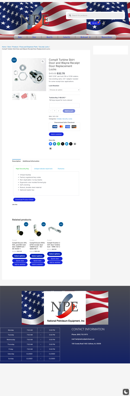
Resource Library (107, 37)
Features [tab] (61, 169)
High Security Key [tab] (22, 169)
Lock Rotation (54, 86)
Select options (19, 256)
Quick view (20, 261)
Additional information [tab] (31, 161)
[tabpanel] (46, 184)
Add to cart (69, 111)
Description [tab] (16, 161)
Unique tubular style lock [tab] (43, 169)
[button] (43, 61)
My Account (84, 37)
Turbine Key (57, 98)
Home (20, 37)
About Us (49, 37)
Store (34, 37)
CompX (59, 119)
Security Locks (67, 119)
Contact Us (66, 37)
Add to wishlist (56, 134)
